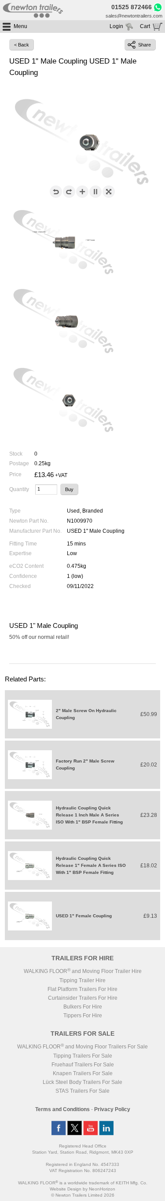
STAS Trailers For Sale (82, 1091)
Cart (145, 26)
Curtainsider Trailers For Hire (82, 998)
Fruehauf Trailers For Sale (82, 1065)
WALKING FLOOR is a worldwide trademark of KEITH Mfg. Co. (82, 1182)
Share (144, 44)
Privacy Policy (112, 1109)
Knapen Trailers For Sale (83, 1073)
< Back (21, 44)
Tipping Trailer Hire (82, 980)
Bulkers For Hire (82, 1007)
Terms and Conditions (62, 1109)
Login (116, 26)
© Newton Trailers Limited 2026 (82, 1195)
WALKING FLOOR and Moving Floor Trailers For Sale (82, 1047)
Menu (20, 26)
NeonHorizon (102, 1189)
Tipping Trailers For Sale (82, 1056)
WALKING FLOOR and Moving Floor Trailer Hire (83, 971)
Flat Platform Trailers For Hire (82, 989)
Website (65, 1189)
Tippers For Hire (82, 1015)
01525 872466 (131, 7)
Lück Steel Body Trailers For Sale (82, 1082)
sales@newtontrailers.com (134, 15)
